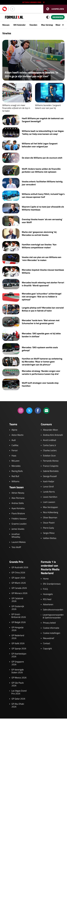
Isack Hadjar (48, 481)
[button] (55, 9)
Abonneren (58, 17)
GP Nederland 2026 (18, 637)
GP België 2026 (19, 622)
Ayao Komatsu (18, 508)
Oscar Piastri (49, 522)
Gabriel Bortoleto (51, 471)
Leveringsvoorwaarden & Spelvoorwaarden (53, 616)
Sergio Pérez (49, 533)
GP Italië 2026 (18, 643)
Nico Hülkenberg (50, 512)
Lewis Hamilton (50, 497)
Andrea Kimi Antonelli (53, 435)
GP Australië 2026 (20, 567)
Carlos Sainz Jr (49, 445)
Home (46, 578)
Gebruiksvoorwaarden (53, 609)
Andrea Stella (18, 503)
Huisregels (48, 594)
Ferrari (15, 450)
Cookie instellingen (51, 633)
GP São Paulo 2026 (18, 684)
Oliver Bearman (50, 517)
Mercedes (16, 466)
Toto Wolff (16, 547)
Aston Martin (18, 435)
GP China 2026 (18, 572)
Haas (14, 455)
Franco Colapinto (50, 466)
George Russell (50, 476)
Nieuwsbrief (48, 638)
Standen (33, 25)
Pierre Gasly (48, 528)
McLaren (15, 460)
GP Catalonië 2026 (17, 600)
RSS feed (47, 599)
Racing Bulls (17, 471)
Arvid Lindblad (49, 440)
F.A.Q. (45, 589)
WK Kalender (19, 25)
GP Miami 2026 (19, 583)
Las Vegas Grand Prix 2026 (18, 692)
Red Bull (15, 476)
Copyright (47, 648)
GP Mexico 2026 (19, 677)
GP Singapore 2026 (18, 663)
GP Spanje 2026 (19, 648)
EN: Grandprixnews (51, 584)
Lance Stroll (48, 486)
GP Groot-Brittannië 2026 (18, 616)
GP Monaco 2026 (19, 593)
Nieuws (6, 25)
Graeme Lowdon (19, 523)
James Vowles (18, 529)
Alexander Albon (50, 430)
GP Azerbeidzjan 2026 (18, 655)
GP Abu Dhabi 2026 (18, 705)
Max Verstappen (48, 25)
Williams (15, 481)
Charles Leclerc (50, 450)
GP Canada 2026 (19, 588)
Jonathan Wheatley (16, 535)
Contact (46, 643)
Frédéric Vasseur (19, 518)
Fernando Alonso (50, 460)
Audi (14, 440)
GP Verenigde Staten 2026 (17, 671)
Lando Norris (49, 491)
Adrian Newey (18, 493)
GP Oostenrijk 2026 (18, 608)
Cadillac (15, 445)
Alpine (14, 430)
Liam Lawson (49, 502)
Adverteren (48, 604)
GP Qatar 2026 (18, 698)
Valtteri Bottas (49, 538)
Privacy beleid (49, 622)
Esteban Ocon (49, 455)
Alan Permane (18, 498)
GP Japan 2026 (18, 577)
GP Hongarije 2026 (18, 629)
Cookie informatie (51, 628)
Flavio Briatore (18, 513)
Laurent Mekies (19, 542)
